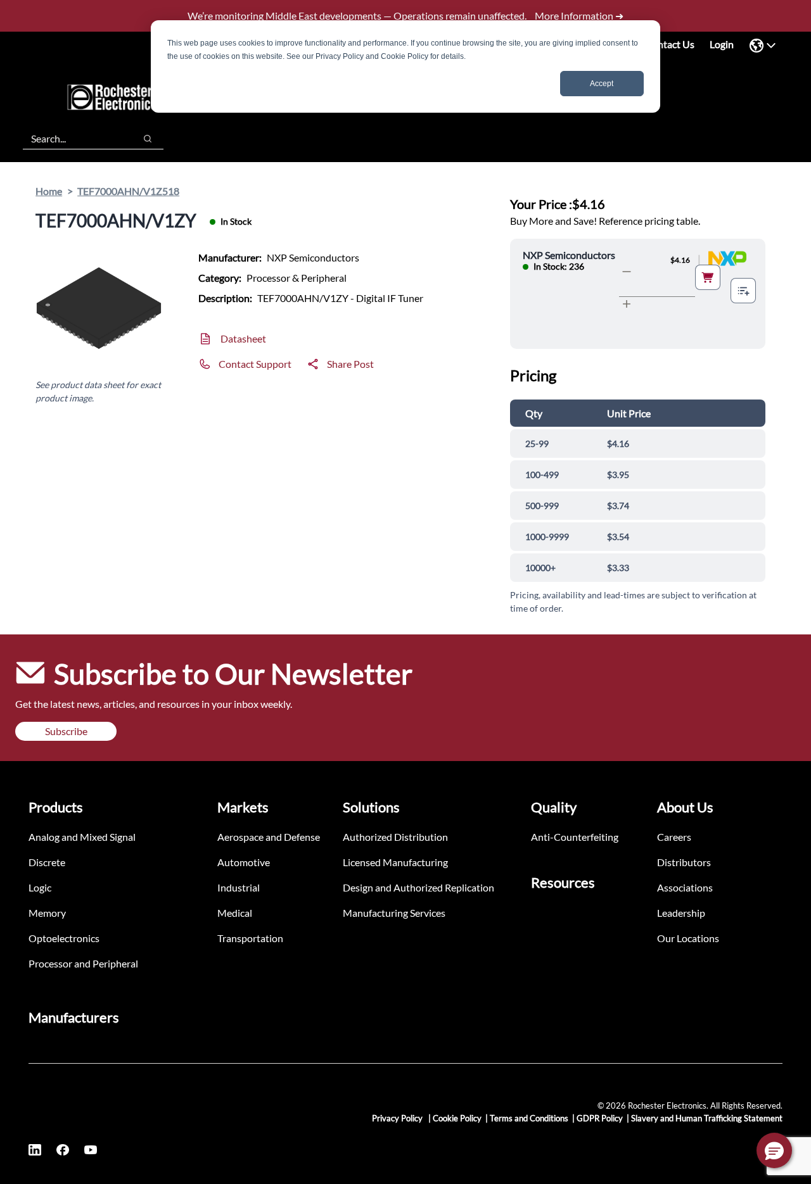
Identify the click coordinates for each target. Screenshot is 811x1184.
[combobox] (72, 138)
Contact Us (669, 44)
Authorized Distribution (395, 837)
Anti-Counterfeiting (574, 837)
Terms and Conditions (529, 1118)
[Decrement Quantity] (626, 272)
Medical (234, 913)
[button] (774, 1150)
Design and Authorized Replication (418, 887)
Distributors (684, 862)
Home (48, 191)
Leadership (681, 913)
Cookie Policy (457, 1118)
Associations (685, 887)
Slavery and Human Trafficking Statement (706, 1118)
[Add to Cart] (707, 277)
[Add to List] (743, 290)
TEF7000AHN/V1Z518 (128, 191)
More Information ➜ (579, 15)
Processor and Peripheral (83, 963)
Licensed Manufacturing (395, 862)
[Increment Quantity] (626, 304)
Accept (601, 83)
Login (722, 44)
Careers (674, 837)
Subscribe (66, 731)
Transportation (250, 938)
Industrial (238, 887)
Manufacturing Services (394, 913)
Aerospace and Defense (268, 837)
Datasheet (243, 338)
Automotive (243, 862)
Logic (40, 887)
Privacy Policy (398, 1118)
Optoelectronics (64, 938)
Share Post (350, 364)
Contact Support (255, 364)
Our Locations (688, 938)
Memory (47, 913)
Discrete (47, 862)
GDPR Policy (600, 1118)
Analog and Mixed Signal (82, 837)
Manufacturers (74, 1017)
